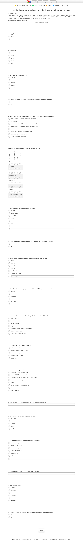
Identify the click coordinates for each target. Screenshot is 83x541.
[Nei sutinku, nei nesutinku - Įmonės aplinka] (14, 182)
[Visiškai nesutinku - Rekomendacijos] (20, 177)
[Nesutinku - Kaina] (17, 163)
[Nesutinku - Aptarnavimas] (17, 168)
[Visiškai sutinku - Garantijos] (9, 191)
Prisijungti (45, 2)
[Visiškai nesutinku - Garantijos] (20, 191)
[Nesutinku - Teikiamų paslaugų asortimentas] (17, 196)
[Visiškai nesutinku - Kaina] (20, 163)
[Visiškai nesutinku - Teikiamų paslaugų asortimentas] (20, 196)
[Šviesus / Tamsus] (69, 539)
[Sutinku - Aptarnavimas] (12, 168)
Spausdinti (65, 5)
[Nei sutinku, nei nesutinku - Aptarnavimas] (14, 168)
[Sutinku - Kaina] (12, 163)
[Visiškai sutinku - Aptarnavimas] (9, 168)
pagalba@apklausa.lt (62, 539)
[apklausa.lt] (28, 1)
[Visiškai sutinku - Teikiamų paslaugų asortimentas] (9, 196)
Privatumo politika (35, 539)
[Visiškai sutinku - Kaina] (9, 163)
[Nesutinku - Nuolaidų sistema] (17, 187)
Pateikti (41, 530)
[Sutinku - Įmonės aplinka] (12, 182)
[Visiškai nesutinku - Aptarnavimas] (20, 168)
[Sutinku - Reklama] (12, 173)
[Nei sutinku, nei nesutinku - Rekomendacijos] (14, 177)
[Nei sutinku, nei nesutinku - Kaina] (14, 163)
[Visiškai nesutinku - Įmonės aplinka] (20, 182)
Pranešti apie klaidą (43, 539)
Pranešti (49, 5)
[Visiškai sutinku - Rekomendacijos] (9, 177)
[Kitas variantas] (41, 229)
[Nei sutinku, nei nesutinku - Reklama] (14, 173)
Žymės (35, 5)
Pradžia (34, 2)
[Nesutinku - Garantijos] (17, 191)
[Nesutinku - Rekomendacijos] (17, 177)
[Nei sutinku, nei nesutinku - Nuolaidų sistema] (14, 187)
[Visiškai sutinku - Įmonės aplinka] (9, 182)
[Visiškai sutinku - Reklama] (9, 173)
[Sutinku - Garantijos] (12, 191)
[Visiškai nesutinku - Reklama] (20, 173)
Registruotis (53, 2)
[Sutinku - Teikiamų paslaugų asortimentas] (12, 196)
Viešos (40, 2)
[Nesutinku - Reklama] (17, 173)
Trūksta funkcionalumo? (53, 539)
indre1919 (42, 5)
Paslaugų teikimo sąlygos (26, 539)
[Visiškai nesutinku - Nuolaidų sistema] (20, 187)
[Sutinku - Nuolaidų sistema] (12, 187)
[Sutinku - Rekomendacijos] (12, 177)
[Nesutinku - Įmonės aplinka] (17, 182)
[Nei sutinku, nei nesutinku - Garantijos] (14, 191)
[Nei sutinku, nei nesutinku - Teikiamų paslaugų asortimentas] (14, 196)
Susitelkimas (57, 5)
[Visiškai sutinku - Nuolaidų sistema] (9, 187)
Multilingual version (16, 539)
